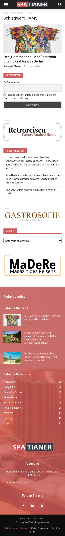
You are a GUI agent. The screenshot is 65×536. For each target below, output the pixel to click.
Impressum (24, 518)
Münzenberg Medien (17, 528)
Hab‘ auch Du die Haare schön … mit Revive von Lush (31, 191)
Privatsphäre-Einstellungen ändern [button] (32, 522)
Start (5, 12)
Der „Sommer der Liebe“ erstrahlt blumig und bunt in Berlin (29, 59)
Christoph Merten (12, 66)
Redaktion (38, 518)
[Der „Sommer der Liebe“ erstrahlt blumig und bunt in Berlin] (32, 38)
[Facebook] (23, 505)
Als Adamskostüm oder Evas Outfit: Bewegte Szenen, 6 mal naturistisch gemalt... (40, 357)
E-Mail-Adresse (11, 82)
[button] (5, 4)
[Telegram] (41, 505)
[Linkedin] (32, 505)
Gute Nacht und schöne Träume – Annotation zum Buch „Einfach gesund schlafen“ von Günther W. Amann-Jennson (33, 179)
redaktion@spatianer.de (44, 482)
